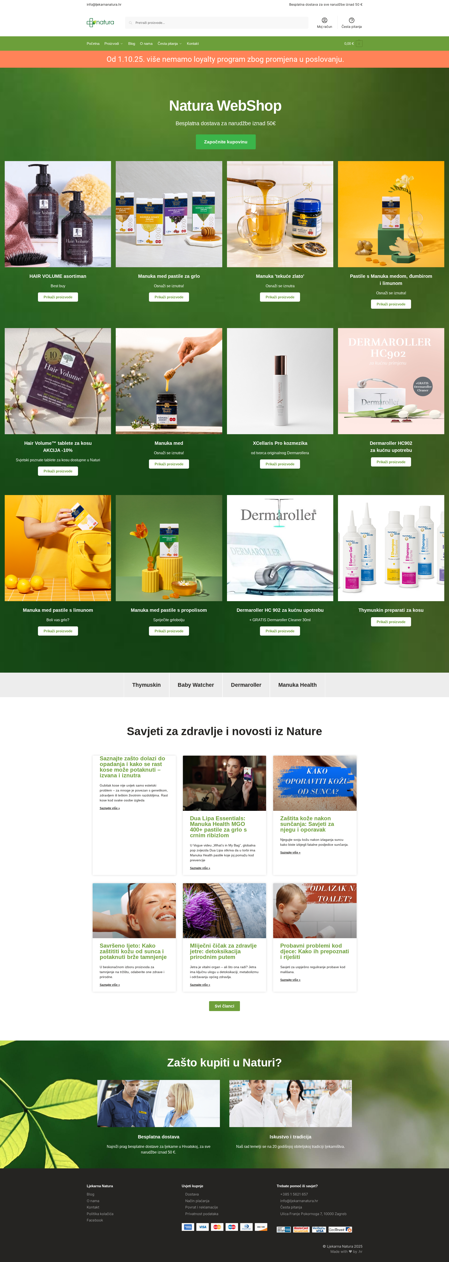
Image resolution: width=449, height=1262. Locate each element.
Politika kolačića (100, 1214)
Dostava (192, 1194)
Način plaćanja (197, 1201)
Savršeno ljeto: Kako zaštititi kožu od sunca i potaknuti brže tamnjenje (133, 951)
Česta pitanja (352, 27)
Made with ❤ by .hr (346, 1251)
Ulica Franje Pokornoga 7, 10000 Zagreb (313, 1214)
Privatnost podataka (201, 1214)
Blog (90, 1194)
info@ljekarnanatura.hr (104, 4)
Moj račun (324, 27)
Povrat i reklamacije (201, 1207)
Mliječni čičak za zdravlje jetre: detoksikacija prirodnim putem (223, 951)
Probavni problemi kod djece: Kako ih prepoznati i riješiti (314, 951)
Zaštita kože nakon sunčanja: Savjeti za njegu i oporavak (307, 824)
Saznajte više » (110, 808)
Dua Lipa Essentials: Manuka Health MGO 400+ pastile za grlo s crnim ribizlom (218, 826)
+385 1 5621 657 (294, 1194)
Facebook (95, 1220)
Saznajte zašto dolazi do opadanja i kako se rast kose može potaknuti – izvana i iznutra (132, 767)
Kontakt (93, 1207)
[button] (353, 44)
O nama (93, 1201)
